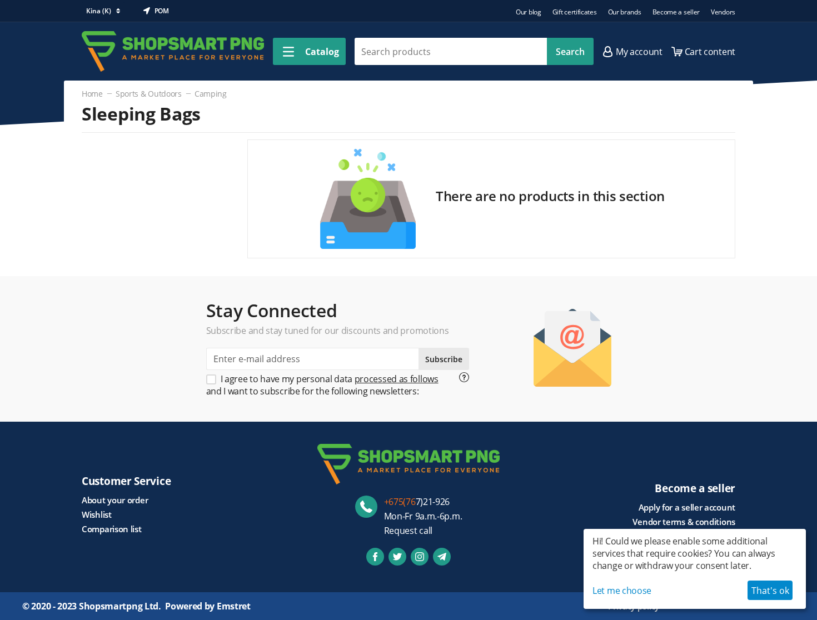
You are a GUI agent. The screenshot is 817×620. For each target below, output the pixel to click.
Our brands (624, 12)
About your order (115, 500)
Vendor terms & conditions (683, 521)
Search (570, 52)
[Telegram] (442, 557)
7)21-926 (417, 502)
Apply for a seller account (687, 507)
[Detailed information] (464, 377)
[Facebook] (375, 557)
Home (92, 93)
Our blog (528, 12)
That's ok (770, 590)
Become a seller (676, 12)
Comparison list (112, 528)
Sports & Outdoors (149, 93)
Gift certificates (574, 12)
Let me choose (621, 590)
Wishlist (97, 514)
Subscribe (443, 359)
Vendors (723, 12)
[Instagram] (420, 557)
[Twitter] (397, 557)
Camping (211, 93)
